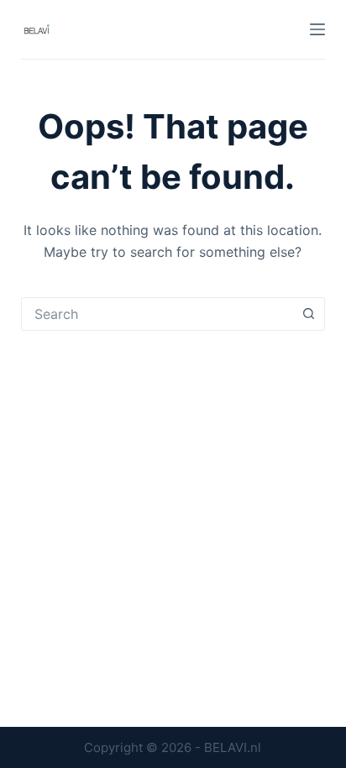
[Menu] (317, 29)
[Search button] (308, 314)
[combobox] (157, 314)
